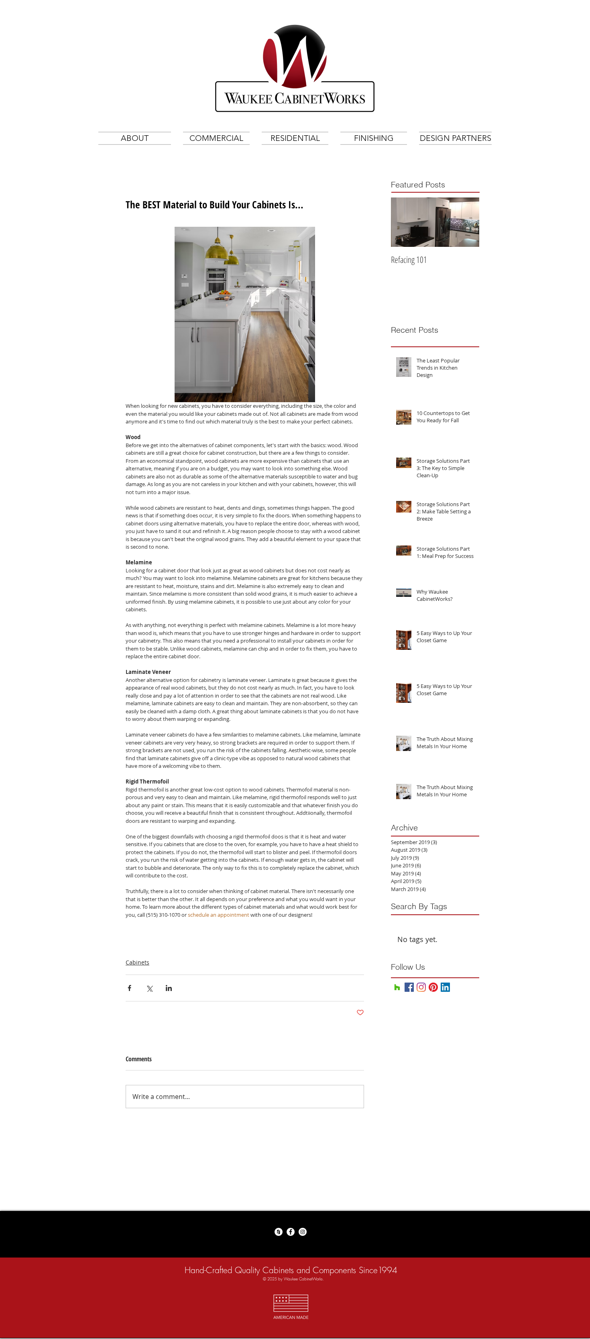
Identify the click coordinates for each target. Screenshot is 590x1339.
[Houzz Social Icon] (397, 987)
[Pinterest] (433, 987)
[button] (216, 138)
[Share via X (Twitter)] (149, 988)
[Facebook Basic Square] (409, 987)
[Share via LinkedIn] (169, 988)
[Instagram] (421, 987)
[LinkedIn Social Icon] (445, 987)
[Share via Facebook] (129, 988)
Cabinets (137, 962)
